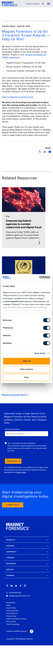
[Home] (18, 526)
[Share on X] (40, 151)
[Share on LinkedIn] (45, 151)
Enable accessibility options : (16, 631)
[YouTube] (16, 586)
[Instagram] (25, 586)
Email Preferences (12, 624)
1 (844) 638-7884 (15, 593)
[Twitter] (7, 586)
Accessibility (10, 603)
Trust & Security (12, 613)
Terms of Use (11, 621)
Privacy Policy (11, 616)
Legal (8, 605)
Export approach (12, 611)
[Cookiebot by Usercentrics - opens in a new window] (39, 277)
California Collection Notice (16, 619)
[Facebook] (20, 586)
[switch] (46, 328)
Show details (39, 353)
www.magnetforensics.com (17, 301)
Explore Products (33, 4)
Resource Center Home (14, 394)
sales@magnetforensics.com (19, 596)
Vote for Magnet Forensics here (17, 97)
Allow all (26, 361)
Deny (26, 377)
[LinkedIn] (12, 586)
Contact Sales (13, 505)
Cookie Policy (11, 608)
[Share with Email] (50, 151)
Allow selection (26, 369)
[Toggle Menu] (48, 4)
